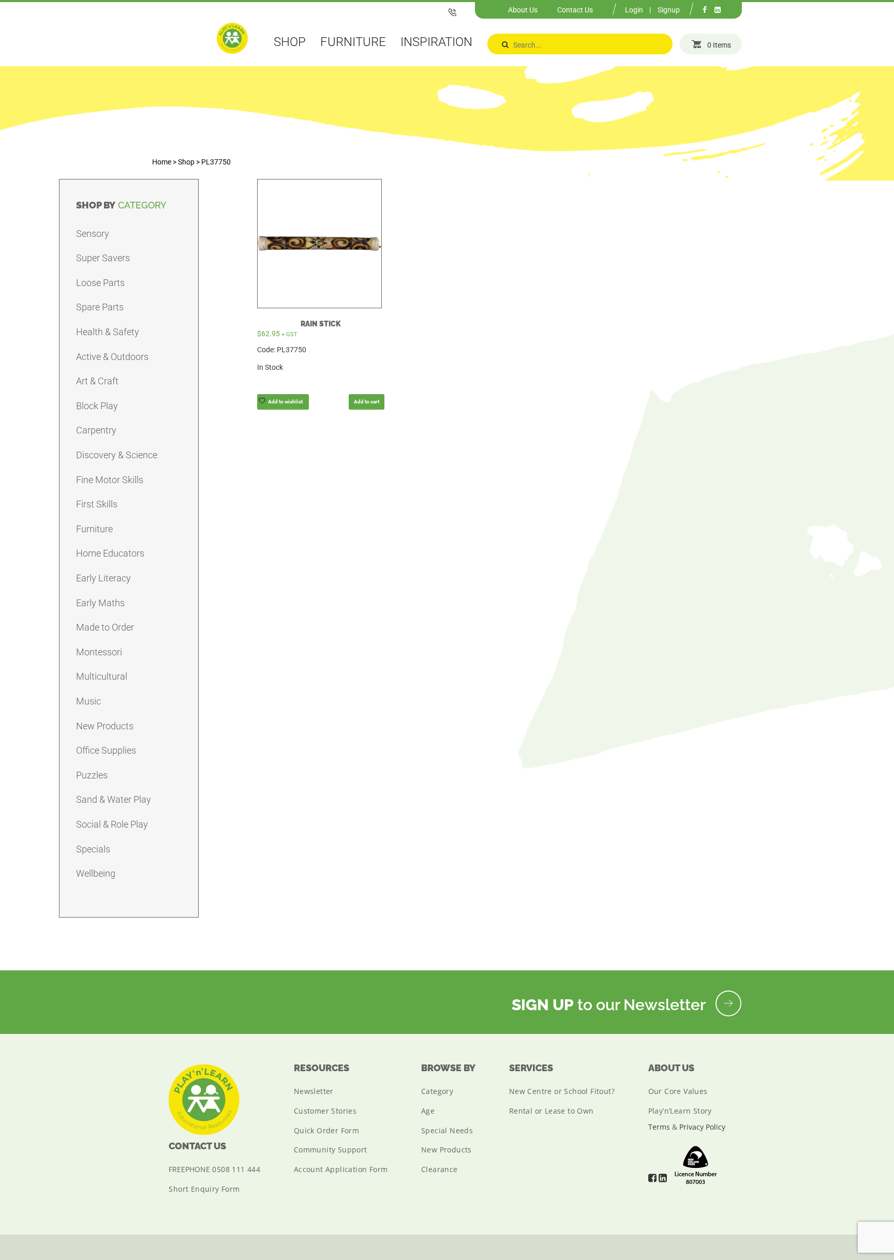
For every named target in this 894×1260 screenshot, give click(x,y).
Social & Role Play (112, 824)
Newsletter (314, 1091)
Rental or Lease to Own (551, 1111)
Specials (93, 849)
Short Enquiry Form (204, 1189)
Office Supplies (106, 750)
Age (428, 1111)
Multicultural (101, 676)
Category (437, 1091)
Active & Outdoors (112, 356)
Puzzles (92, 775)
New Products (104, 726)
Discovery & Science (116, 454)
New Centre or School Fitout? (562, 1091)
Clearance (439, 1169)
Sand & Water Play (113, 799)
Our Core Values (678, 1091)
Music (88, 701)
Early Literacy (103, 578)
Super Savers (103, 257)
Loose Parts (100, 282)
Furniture (94, 528)
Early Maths (100, 602)
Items (719, 45)
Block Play (97, 405)
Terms (659, 1127)
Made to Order (105, 627)
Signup (669, 10)
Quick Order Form (326, 1130)
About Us (523, 10)
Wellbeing (95, 873)
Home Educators (110, 553)
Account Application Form (341, 1169)
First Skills (96, 504)
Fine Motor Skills (109, 479)
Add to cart (366, 401)
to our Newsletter (610, 1005)
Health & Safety (107, 331)
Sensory (92, 233)
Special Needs (447, 1130)
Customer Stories (325, 1111)
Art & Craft (97, 381)
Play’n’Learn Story (680, 1111)
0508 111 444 (236, 1169)
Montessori (99, 652)
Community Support (330, 1149)
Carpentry (96, 430)
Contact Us (575, 10)
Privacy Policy (702, 1127)
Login (634, 10)
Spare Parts (100, 307)
